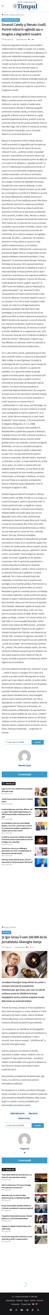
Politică (19, 1300)
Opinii (26, 1300)
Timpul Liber (26, 1304)
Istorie (32, 1300)
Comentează (24, 774)
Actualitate (10, 1300)
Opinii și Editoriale (17, 15)
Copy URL (38, 742)
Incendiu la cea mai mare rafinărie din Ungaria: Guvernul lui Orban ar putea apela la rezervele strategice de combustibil (17, 839)
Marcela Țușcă (9, 39)
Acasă (5, 15)
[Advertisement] (24, 895)
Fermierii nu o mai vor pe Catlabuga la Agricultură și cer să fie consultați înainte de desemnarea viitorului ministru (16, 850)
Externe (40, 1300)
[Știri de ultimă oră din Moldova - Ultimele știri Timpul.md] (24, 6)
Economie (15, 1304)
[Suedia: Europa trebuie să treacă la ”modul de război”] (41, 802)
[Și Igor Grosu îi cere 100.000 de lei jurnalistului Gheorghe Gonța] (41, 791)
